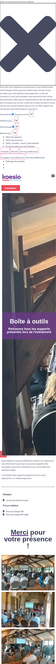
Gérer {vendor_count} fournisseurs (22, 143)
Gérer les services (14, 139)
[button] (28, 44)
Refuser (14, 151)
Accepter (5, 151)
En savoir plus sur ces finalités (20, 146)
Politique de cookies (15, 161)
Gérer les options (14, 136)
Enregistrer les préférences (13, 157)
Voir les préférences (29, 151)
